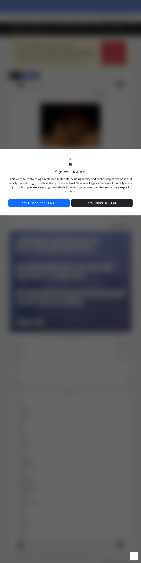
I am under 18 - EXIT (102, 202)
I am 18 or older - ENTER (39, 202)
